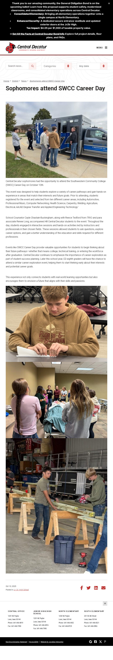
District (15, 81)
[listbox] (92, 66)
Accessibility (33, 642)
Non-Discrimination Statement (16, 642)
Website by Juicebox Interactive (52, 642)
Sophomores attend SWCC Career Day (47, 81)
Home (6, 81)
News (24, 81)
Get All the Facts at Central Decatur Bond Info (38, 33)
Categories (50, 66)
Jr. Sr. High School (21, 590)
